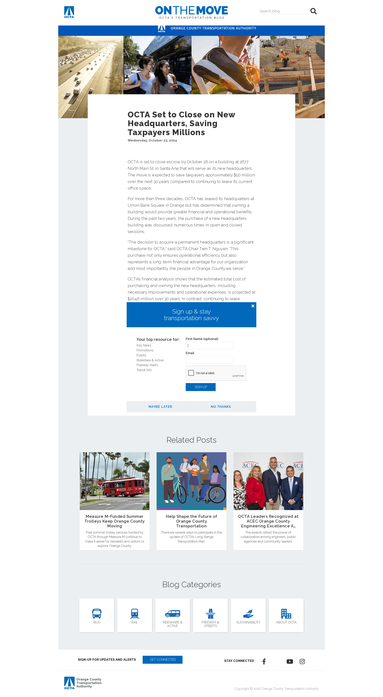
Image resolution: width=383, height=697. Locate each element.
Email (190, 353)
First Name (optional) (202, 339)
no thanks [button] (221, 407)
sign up (201, 387)
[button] (253, 306)
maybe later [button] (160, 407)
